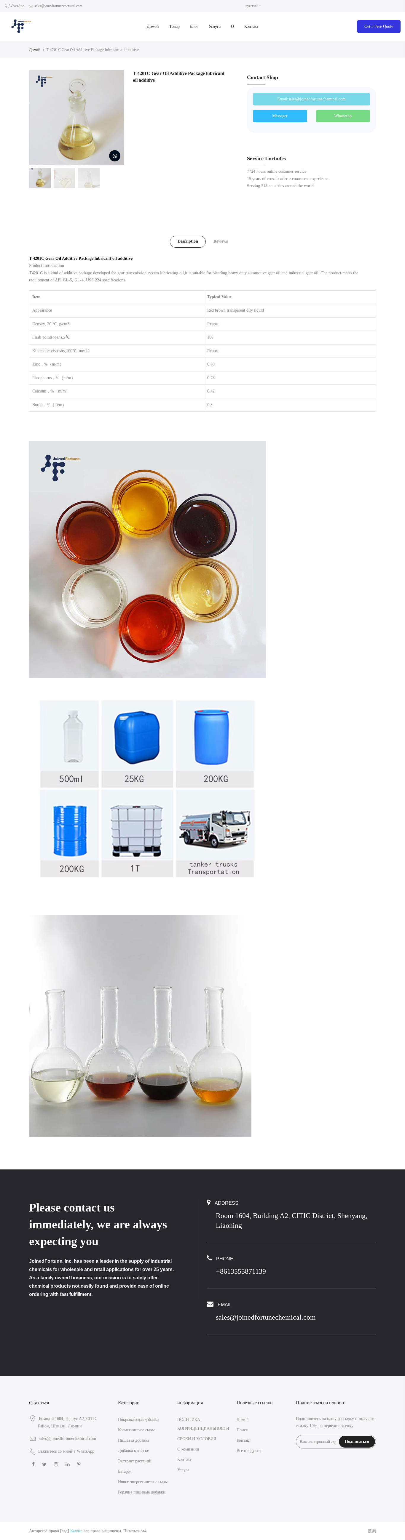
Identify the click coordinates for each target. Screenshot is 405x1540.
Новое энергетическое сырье (143, 1482)
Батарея (124, 1471)
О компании (188, 1449)
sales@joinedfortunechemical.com (58, 6)
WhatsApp (16, 6)
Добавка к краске (133, 1450)
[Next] (113, 117)
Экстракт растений (135, 1461)
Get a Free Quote (378, 26)
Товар (174, 26)
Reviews (220, 241)
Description (188, 241)
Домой (153, 26)
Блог (194, 26)
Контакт (251, 26)
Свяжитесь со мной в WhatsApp (66, 1451)
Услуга (215, 26)
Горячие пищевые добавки (141, 1492)
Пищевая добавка (133, 1440)
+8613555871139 (241, 1271)
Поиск (242, 1430)
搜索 (372, 1531)
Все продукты (249, 1450)
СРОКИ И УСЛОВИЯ (196, 1439)
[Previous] (39, 117)
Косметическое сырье (136, 1430)
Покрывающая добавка (138, 1419)
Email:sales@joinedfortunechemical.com (311, 99)
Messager (280, 116)
